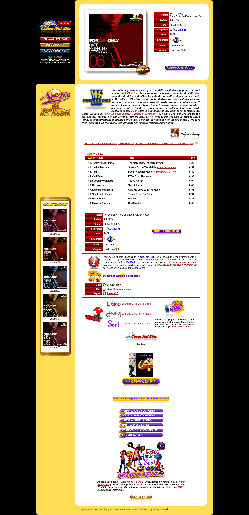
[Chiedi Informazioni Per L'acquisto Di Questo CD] (180, 70)
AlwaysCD (112, 293)
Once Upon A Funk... (181, 326)
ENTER (180, 487)
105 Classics (129, 93)
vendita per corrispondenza (161, 259)
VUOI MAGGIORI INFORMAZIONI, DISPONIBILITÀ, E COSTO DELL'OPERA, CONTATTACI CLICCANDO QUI (138, 143)
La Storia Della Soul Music (136, 323)
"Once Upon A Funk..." (132, 481)
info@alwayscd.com (179, 262)
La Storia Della (130, 304)
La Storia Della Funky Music (136, 313)
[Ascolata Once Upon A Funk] (141, 479)
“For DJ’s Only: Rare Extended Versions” (130, 113)
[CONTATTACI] (196, 143)
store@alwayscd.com (119, 289)
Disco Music (144, 304)
